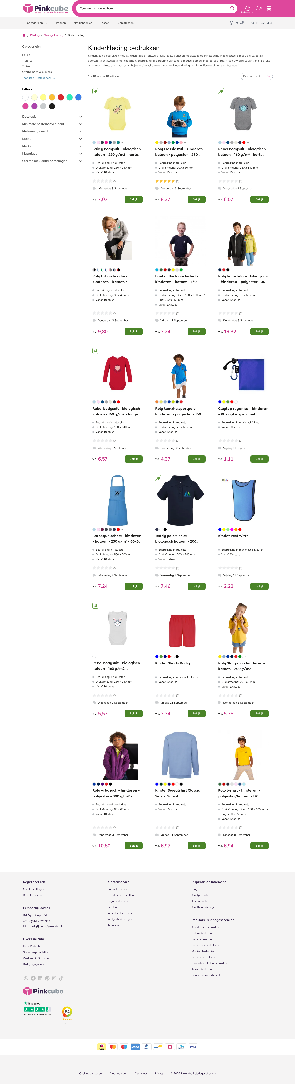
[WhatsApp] (232, 23)
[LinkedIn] (40, 978)
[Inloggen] (259, 8)
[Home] (24, 35)
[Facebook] (33, 978)
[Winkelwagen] (269, 8)
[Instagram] (54, 978)
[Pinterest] (47, 978)
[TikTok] (61, 978)
